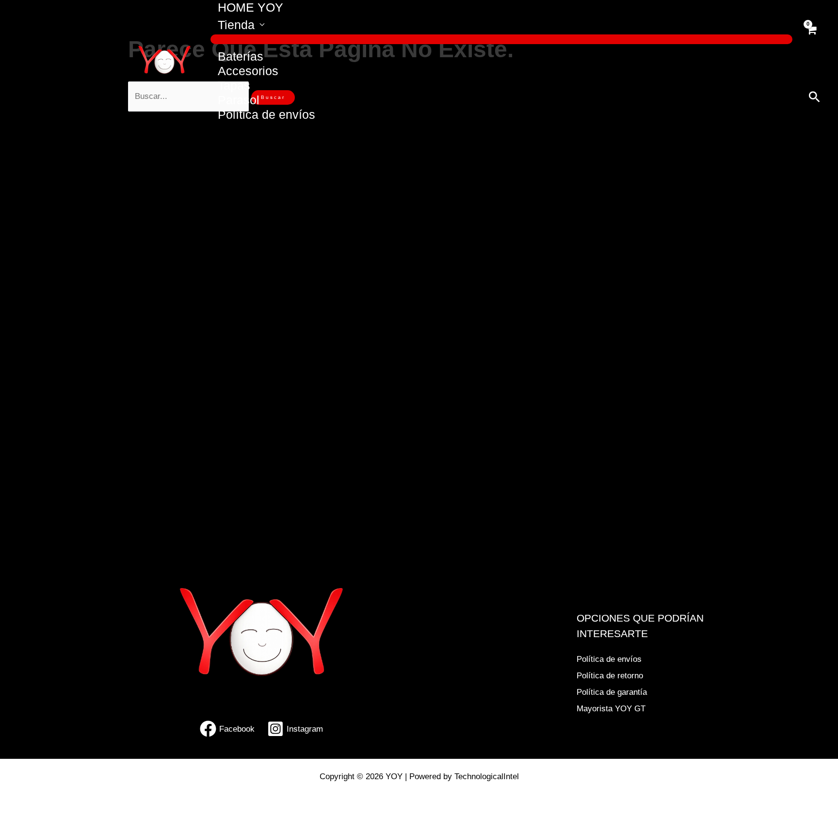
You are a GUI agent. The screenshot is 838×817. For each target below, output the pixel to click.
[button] (814, 96)
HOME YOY (250, 7)
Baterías (240, 56)
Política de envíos (266, 114)
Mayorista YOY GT (611, 708)
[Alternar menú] (501, 39)
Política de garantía (612, 692)
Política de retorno (610, 675)
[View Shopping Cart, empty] (811, 35)
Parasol (238, 100)
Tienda (236, 25)
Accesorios (248, 71)
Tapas (234, 85)
